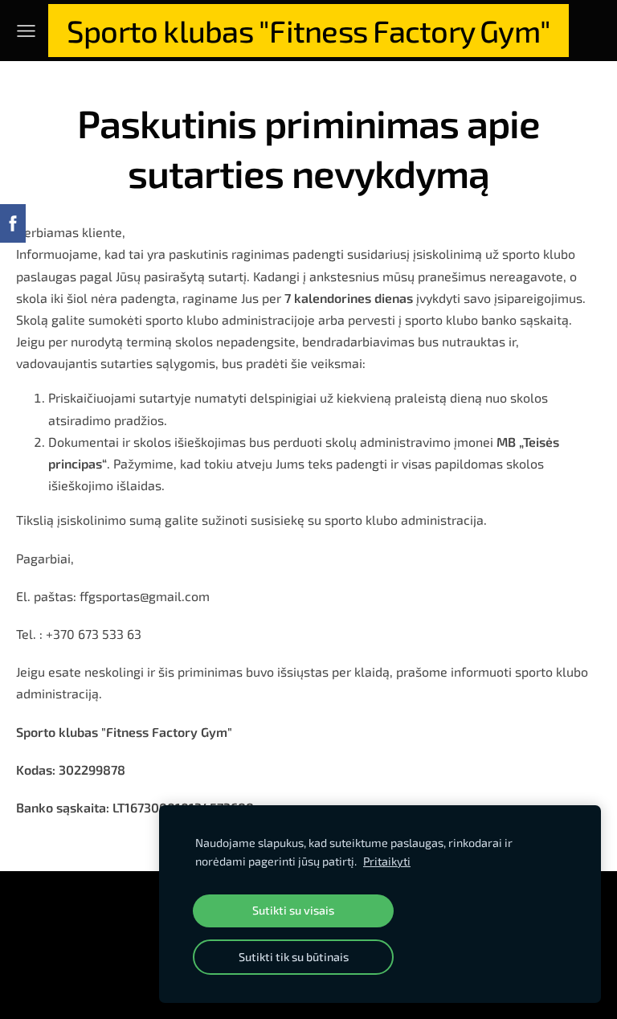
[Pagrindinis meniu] (26, 31)
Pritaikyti (387, 861)
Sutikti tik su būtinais (294, 957)
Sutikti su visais (293, 910)
